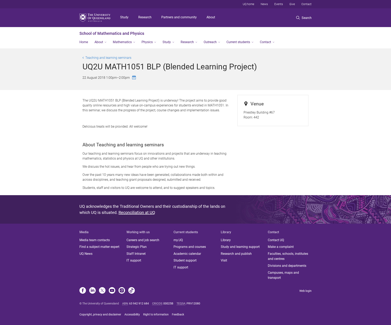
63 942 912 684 (139, 303)
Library (226, 240)
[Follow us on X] (102, 291)
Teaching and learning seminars (108, 58)
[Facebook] (82, 291)
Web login (305, 290)
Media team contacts (94, 240)
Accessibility (132, 314)
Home (83, 42)
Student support (185, 260)
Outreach (210, 42)
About (210, 17)
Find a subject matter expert (99, 247)
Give (292, 4)
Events (278, 4)
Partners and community (179, 17)
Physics (147, 42)
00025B (168, 303)
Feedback (178, 314)
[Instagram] (122, 291)
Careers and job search (142, 240)
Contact (306, 4)
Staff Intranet (136, 254)
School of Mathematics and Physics (111, 33)
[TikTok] (131, 291)
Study (124, 17)
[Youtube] (112, 291)
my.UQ (178, 240)
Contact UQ (276, 240)
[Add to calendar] (134, 77)
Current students (238, 42)
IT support (133, 260)
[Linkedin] (92, 291)
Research (145, 17)
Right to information (156, 314)
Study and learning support (240, 247)
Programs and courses (190, 247)
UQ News (85, 254)
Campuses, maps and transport (283, 275)
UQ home (248, 4)
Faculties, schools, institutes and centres (288, 256)
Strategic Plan (136, 247)
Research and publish (236, 254)
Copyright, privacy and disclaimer (100, 314)
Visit (224, 260)
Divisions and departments (287, 266)
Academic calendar (187, 254)
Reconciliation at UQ (137, 212)
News (264, 4)
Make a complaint (281, 247)
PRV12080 (193, 303)
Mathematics (122, 42)
